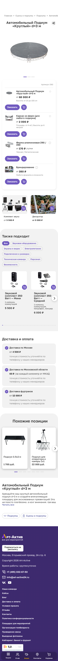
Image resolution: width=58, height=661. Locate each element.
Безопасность (10, 264)
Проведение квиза (11, 632)
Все (6, 243)
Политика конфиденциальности (18, 618)
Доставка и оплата (11, 601)
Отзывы (6, 610)
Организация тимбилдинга (15, 628)
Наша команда (9, 589)
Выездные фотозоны (12, 636)
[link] (12, 647)
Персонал (35, 259)
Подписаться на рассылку (12, 548)
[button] (54, 298)
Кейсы (5, 593)
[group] (29, 52)
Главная (8, 15)
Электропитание (33, 248)
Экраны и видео (12, 248)
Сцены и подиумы (36, 515)
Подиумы (12, 515)
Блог (4, 597)
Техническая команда (15, 259)
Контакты (7, 614)
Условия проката (10, 606)
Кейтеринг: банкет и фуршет (16, 640)
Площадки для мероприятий (16, 623)
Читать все (8, 504)
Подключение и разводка (16, 254)
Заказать (12, 107)
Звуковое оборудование (24, 243)
